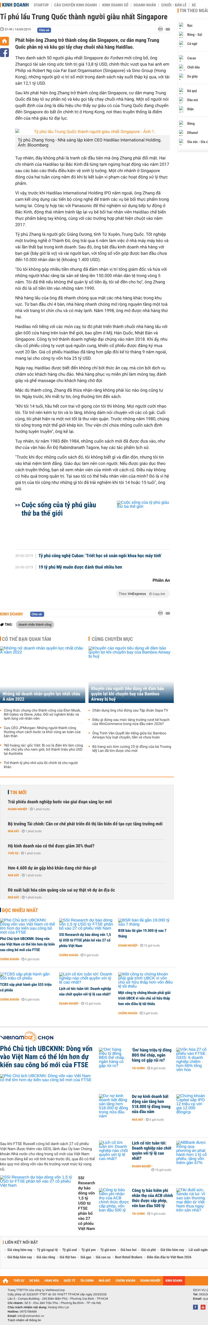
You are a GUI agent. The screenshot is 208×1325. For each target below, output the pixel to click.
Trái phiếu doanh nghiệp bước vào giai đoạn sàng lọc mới (60, 802)
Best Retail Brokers (129, 1257)
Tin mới (18, 792)
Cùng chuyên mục (112, 639)
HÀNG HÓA (52, 1281)
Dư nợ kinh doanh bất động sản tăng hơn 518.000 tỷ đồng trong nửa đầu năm (151, 1104)
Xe (194, 5)
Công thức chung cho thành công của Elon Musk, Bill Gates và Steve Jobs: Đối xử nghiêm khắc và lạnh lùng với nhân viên (42, 715)
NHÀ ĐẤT (104, 1281)
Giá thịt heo (68, 1257)
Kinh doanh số (115, 5)
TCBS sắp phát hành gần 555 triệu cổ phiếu (25, 987)
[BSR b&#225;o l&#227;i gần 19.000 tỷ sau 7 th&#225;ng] (146, 922)
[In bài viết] (162, 29)
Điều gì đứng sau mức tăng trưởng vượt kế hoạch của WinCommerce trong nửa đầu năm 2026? (130, 722)
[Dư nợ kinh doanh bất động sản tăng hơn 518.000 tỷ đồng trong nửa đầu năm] (114, 1104)
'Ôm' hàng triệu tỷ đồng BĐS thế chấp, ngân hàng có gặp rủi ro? (151, 1055)
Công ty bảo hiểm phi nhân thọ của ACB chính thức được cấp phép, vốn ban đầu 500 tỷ (152, 1198)
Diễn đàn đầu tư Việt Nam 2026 (169, 1257)
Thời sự (13, 853)
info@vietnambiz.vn (31, 1316)
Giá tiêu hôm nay (172, 1250)
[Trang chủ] (4, 41)
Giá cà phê (148, 1250)
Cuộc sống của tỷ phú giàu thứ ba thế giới (59, 509)
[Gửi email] (168, 29)
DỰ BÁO (34, 1281)
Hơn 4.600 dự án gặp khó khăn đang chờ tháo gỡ (52, 868)
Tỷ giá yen (88, 1250)
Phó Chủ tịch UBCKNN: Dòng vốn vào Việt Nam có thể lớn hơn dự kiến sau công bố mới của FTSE (27, 944)
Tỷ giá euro (108, 1250)
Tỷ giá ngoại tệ (47, 1250)
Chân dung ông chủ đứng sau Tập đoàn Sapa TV (130, 711)
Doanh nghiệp (17, 809)
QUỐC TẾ (69, 1281)
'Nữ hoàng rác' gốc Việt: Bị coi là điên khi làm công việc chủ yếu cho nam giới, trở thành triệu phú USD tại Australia (43, 749)
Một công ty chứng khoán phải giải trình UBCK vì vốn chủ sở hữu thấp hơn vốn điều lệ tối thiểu (144, 998)
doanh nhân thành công (35, 624)
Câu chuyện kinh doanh (75, 5)
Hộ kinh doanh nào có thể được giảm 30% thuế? (51, 846)
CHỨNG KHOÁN (125, 1281)
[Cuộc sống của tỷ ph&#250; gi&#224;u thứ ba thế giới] (137, 522)
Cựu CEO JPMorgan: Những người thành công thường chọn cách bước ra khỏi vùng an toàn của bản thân (42, 732)
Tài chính (138, 1068)
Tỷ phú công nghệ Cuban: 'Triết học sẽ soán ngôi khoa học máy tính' (100, 555)
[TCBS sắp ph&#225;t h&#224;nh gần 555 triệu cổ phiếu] (28, 976)
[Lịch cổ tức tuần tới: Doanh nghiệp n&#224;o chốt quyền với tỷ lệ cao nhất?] (87, 978)
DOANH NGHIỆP (150, 1281)
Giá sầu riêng (46, 1257)
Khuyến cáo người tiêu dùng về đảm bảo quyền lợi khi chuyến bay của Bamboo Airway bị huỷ (127, 694)
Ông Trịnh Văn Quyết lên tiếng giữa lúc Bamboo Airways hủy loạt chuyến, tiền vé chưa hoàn (129, 735)
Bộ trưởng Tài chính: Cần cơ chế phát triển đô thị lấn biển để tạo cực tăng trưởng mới (85, 824)
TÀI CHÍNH (87, 1281)
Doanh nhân (145, 5)
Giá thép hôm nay (19, 1257)
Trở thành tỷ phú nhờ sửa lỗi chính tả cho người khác (41, 765)
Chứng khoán (9, 959)
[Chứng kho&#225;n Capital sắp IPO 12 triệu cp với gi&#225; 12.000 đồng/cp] (191, 1104)
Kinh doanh (15, 5)
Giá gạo (85, 1257)
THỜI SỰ (18, 1281)
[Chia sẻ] (4, 52)
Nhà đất (13, 831)
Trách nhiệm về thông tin (24, 1320)
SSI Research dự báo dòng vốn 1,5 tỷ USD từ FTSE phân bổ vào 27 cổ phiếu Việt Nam (85, 940)
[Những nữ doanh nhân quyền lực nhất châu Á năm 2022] (42, 674)
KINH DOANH (174, 1281)
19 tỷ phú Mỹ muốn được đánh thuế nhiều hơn (80, 567)
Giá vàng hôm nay (19, 1250)
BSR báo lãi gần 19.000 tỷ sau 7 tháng (142, 933)
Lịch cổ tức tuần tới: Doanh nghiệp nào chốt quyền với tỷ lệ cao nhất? (85, 991)
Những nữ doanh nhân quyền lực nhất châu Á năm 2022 (41, 696)
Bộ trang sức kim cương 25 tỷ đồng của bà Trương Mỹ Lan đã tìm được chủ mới (131, 749)
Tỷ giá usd (69, 1250)
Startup (41, 5)
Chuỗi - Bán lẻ (173, 5)
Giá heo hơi (128, 1250)
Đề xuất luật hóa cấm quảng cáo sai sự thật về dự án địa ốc (61, 890)
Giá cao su (103, 1257)
